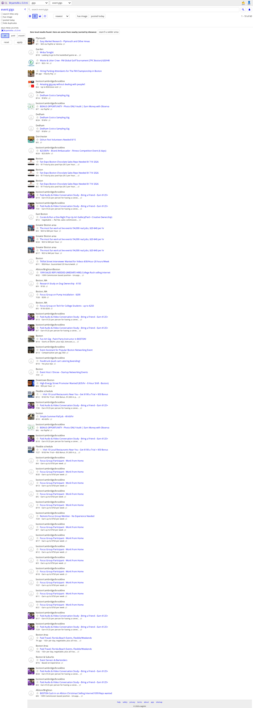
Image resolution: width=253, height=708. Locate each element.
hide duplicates (10, 23)
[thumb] (34, 16)
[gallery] (39, 16)
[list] (29, 16)
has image (7, 17)
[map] (44, 16)
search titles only (10, 14)
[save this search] (249, 9)
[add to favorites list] (37, 41)
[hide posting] (64, 44)
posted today (9, 20)
